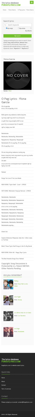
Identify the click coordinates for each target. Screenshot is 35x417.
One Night (17, 297)
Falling (16, 281)
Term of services (6, 389)
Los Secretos (21, 315)
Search (18, 36)
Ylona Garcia (12, 10)
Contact (3, 385)
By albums (28, 31)
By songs (10, 28)
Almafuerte (21, 331)
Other (9, 91)
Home (4, 10)
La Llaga (17, 328)
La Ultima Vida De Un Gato (22, 313)
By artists (22, 28)
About (3, 381)
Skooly (20, 300)
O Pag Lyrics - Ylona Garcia (26, 10)
